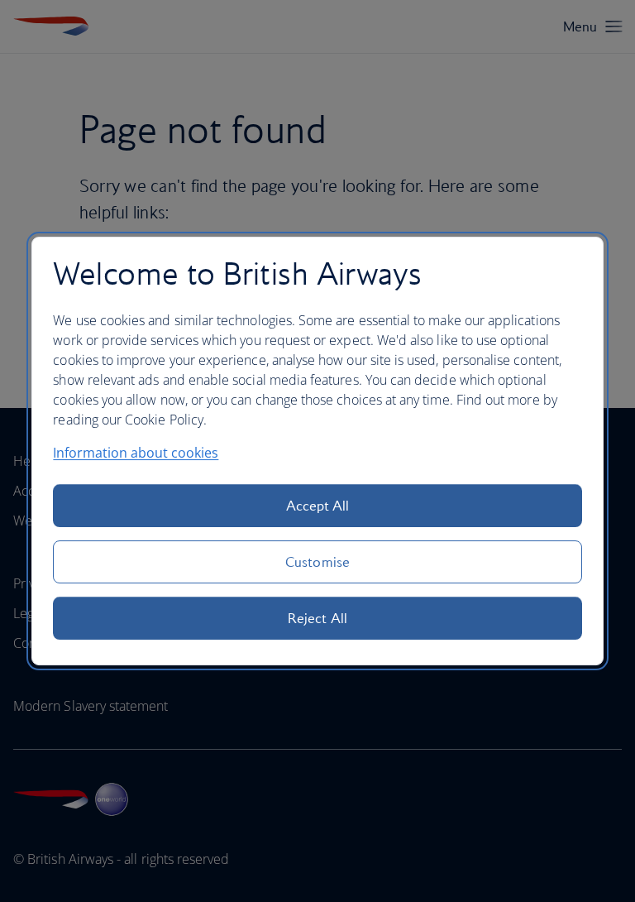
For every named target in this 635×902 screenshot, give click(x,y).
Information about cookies (135, 453)
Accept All (318, 505)
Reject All (317, 618)
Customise (317, 562)
